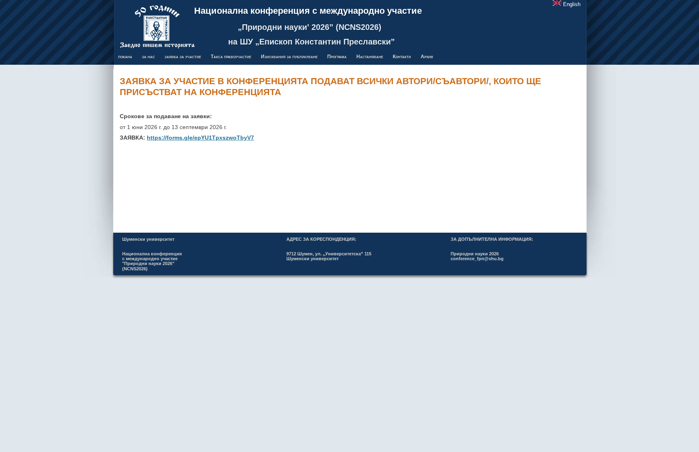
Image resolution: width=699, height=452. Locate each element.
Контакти (402, 56)
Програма (337, 56)
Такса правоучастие (231, 56)
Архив (427, 56)
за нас (148, 56)
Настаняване (369, 56)
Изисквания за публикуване (289, 56)
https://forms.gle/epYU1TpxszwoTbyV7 (200, 137)
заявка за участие (183, 56)
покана (125, 56)
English (571, 4)
